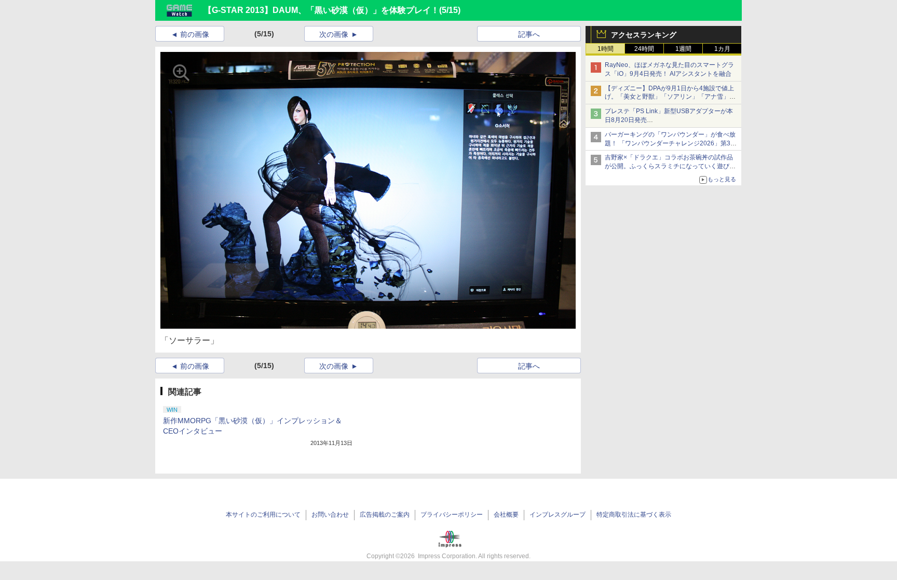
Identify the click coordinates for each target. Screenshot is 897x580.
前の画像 (194, 34)
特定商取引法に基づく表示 (633, 514)
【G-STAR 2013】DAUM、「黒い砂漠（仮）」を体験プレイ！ (321, 10)
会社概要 (506, 514)
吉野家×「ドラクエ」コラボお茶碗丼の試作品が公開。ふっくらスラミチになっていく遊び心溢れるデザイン (670, 166)
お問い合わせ (330, 514)
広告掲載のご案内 (385, 514)
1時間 (605, 48)
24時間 (644, 48)
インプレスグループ (557, 514)
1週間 (683, 48)
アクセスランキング (643, 35)
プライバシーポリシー (451, 514)
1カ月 (722, 48)
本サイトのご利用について (263, 514)
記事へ (529, 34)
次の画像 (333, 34)
